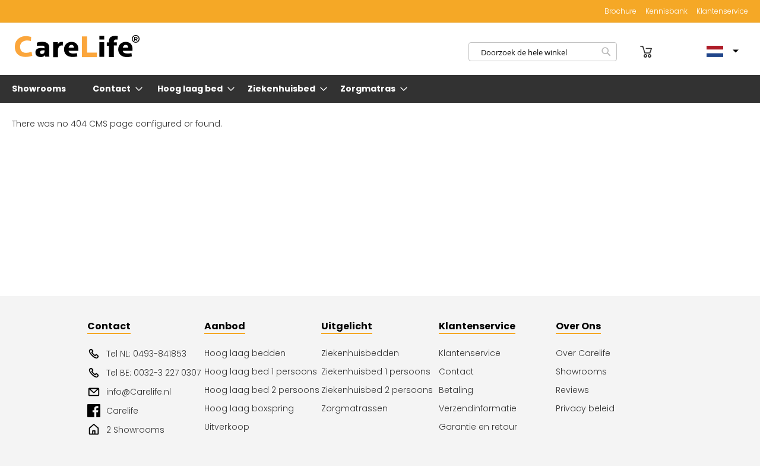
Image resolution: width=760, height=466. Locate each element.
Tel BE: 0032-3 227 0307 (153, 373)
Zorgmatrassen (354, 408)
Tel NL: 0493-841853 (146, 354)
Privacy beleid (585, 408)
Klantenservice (722, 11)
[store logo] (77, 47)
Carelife (122, 411)
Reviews (572, 390)
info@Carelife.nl (138, 392)
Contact (456, 371)
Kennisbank (666, 11)
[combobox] (542, 51)
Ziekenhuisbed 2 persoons (377, 390)
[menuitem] (41, 89)
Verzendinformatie (478, 408)
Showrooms (581, 371)
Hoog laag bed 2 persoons (261, 390)
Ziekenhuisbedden (360, 353)
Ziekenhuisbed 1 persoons (375, 371)
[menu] (380, 89)
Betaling (456, 390)
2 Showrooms (135, 430)
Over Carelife (583, 353)
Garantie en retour (478, 427)
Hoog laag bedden (245, 353)
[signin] (630, 51)
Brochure (620, 11)
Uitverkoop (226, 427)
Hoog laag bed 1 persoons (260, 371)
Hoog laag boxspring (249, 408)
